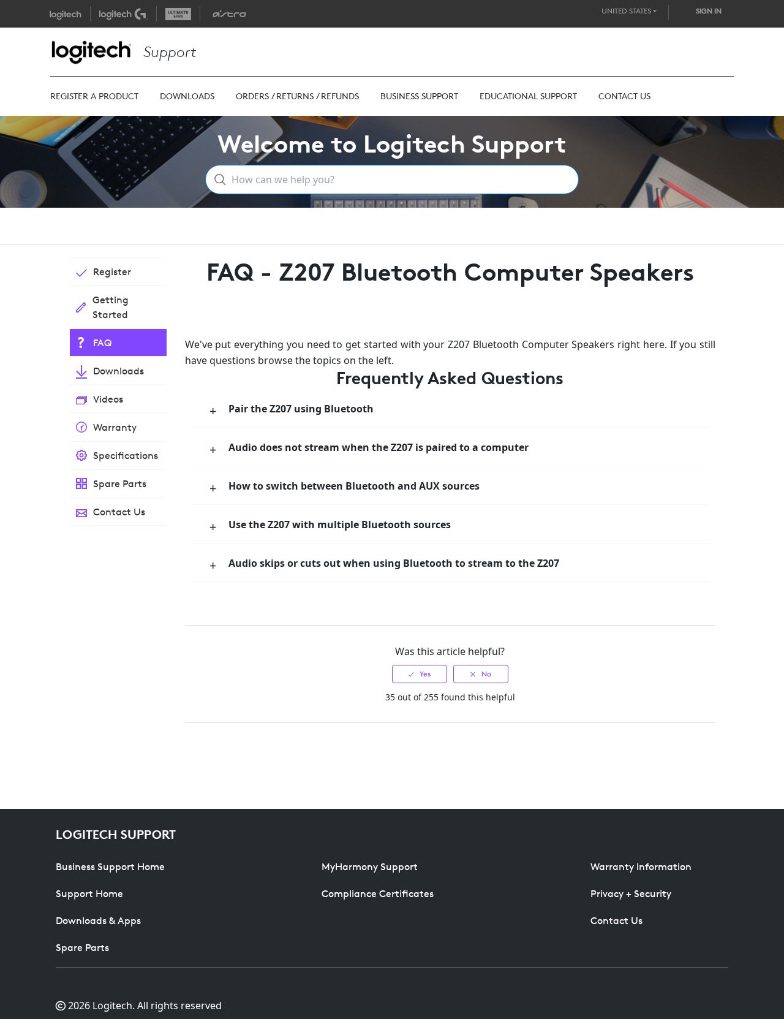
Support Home (89, 893)
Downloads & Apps (98, 920)
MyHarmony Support (370, 866)
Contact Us (616, 920)
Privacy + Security (630, 893)
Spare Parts (82, 947)
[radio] (419, 674)
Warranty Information (641, 866)
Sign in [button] (709, 10)
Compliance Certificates (378, 893)
